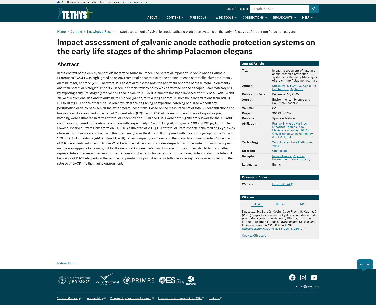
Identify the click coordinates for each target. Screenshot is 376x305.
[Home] (75, 13)
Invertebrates (281, 156)
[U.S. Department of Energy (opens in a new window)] (74, 280)
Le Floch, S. (280, 89)
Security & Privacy (68, 298)
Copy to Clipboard (254, 235)
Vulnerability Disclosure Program (130, 298)
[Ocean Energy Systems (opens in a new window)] (171, 280)
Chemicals (279, 150)
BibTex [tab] (280, 204)
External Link (281, 184)
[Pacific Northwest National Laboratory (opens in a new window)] (105, 280)
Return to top (66, 263)
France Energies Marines (289, 123)
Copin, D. (309, 85)
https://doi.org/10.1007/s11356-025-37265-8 (272, 228)
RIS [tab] (302, 204)
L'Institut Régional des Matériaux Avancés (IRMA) (290, 128)
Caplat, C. (296, 89)
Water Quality (300, 159)
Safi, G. (297, 85)
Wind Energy (281, 142)
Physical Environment (288, 157)
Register (243, 8)
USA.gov (214, 298)
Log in (230, 8)
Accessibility (95, 298)
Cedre (293, 137)
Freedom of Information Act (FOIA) (180, 298)
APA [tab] (257, 204)
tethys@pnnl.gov (307, 286)
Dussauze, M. (281, 85)
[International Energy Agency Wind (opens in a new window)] (191, 280)
